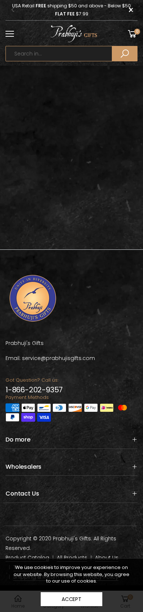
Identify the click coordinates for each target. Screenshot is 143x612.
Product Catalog (27, 557)
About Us (106, 557)
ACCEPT (71, 599)
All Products (72, 557)
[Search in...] (125, 53)
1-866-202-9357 (34, 390)
